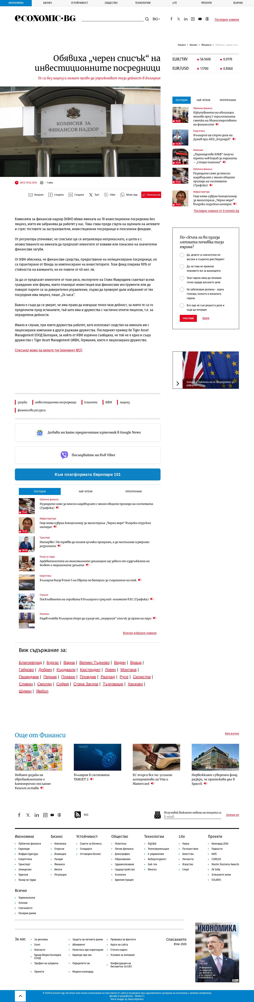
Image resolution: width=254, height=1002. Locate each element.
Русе (124, 677)
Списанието (25, 908)
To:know (22, 903)
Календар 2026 (220, 843)
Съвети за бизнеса (91, 843)
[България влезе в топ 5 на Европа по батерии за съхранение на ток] (27, 582)
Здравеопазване (124, 864)
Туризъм (23, 874)
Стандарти (86, 849)
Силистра (142, 677)
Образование (123, 859)
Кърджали (66, 669)
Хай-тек (152, 864)
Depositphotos (136, 999)
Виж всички (232, 733)
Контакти (39, 950)
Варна (69, 662)
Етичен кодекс (119, 950)
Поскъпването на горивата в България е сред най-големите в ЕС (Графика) (94, 599)
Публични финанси (29, 843)
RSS (86, 815)
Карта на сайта (119, 944)
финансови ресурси (32, 410)
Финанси (206, 44)
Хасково (135, 684)
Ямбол (42, 691)
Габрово (26, 669)
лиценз (125, 402)
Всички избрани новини (140, 633)
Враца (135, 662)
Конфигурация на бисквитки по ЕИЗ (121, 965)
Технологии (143, 3)
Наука (185, 843)
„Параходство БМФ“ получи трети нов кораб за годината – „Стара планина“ (215, 158)
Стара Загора (85, 684)
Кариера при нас (82, 955)
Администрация (124, 880)
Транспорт (24, 864)
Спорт (185, 869)
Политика (120, 843)
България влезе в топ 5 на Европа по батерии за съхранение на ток (88, 580)
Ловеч (110, 669)
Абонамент (78, 944)
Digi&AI (152, 843)
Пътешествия (190, 849)
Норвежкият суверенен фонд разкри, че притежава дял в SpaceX (214, 779)
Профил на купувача (46, 963)
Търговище (113, 684)
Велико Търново (94, 662)
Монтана (128, 669)
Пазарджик (29, 677)
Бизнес (47, 3)
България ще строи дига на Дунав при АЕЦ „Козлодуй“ (213, 137)
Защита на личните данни (87, 939)
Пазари (58, 859)
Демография (122, 854)
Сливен (26, 684)
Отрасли (59, 849)
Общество (111, 3)
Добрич (45, 669)
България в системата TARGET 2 (92, 777)
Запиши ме (232, 815)
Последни (40, 491)
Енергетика (25, 859)
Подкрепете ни (81, 963)
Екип (37, 944)
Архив (205, 318)
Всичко (238, 3)
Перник (50, 677)
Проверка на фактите (123, 939)
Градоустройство (125, 869)
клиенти (90, 402)
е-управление (156, 854)
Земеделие (25, 869)
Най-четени (85, 491)
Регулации (60, 874)
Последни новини (227, 19)
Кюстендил (90, 669)
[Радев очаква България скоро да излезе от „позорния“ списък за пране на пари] (27, 621)
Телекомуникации (158, 849)
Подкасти (217, 849)
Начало (182, 44)
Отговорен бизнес (90, 854)
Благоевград (30, 662)
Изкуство (187, 864)
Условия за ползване (123, 955)
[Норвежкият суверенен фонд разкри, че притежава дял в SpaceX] (215, 757)
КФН (108, 402)
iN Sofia (216, 869)
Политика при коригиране (87, 950)
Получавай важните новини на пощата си (192, 812)
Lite (174, 3)
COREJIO (216, 859)
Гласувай (188, 318)
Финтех (152, 869)
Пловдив (88, 677)
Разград (108, 677)
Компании (60, 843)
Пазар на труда (27, 880)
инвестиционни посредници (55, 402)
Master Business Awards (225, 864)
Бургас (53, 662)
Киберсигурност (157, 859)
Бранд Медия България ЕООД (47, 956)
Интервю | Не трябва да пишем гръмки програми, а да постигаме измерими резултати (94, 544)
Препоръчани (133, 491)
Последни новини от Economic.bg (216, 210)
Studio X (139, 995)
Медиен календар (82, 971)
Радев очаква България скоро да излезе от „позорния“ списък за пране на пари (96, 618)
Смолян (44, 684)
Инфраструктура (28, 854)
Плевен (68, 677)
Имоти (58, 869)
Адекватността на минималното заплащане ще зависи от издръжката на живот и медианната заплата (95, 563)
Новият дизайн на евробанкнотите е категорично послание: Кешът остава (33, 781)
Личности (188, 859)
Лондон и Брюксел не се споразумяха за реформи (210, 383)
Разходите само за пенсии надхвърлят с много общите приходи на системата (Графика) (96, 506)
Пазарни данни (27, 913)
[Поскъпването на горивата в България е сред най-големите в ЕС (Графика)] (27, 601)
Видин (120, 662)
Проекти (206, 3)
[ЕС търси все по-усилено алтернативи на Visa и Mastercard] (156, 757)
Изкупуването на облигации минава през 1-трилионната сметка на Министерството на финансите (215, 118)
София (62, 684)
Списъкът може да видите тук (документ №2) (48, 350)
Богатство (188, 854)
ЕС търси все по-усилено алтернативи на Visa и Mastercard (152, 779)
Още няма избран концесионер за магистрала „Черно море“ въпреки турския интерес (95, 525)
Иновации (60, 854)
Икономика (16, 3)
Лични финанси (124, 849)
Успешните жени (221, 874)
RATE (214, 854)
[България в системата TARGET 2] (97, 757)
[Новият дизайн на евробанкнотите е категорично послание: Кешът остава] (38, 757)
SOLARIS (216, 880)
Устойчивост (79, 3)
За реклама (41, 939)
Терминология (26, 897)
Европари (24, 849)
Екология (120, 874)
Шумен (25, 691)
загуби (22, 402)
